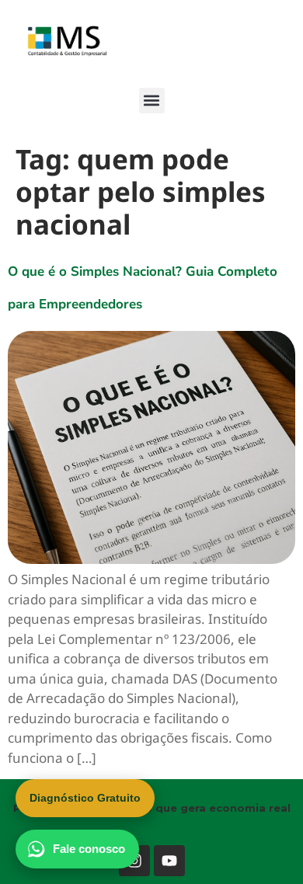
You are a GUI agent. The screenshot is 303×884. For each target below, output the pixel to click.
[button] (152, 100)
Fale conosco (89, 848)
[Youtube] (169, 860)
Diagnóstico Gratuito (85, 798)
